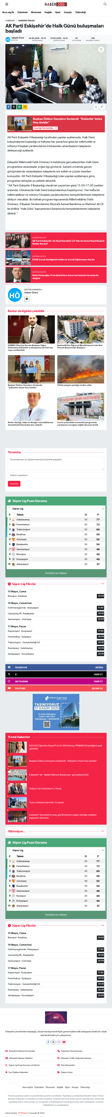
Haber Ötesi (31, 292)
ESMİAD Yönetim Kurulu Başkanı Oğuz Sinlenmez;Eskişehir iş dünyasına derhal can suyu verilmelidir (30, 347)
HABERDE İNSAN (26, 21)
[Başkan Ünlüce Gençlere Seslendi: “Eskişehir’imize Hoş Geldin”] (31, 369)
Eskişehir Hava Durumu (71, 1051)
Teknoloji (80, 12)
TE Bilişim (22, 1113)
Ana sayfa (8, 12)
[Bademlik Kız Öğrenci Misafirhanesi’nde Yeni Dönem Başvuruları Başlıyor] (80, 329)
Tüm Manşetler (68, 1065)
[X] (53, 1042)
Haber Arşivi (66, 1072)
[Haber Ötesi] (15, 295)
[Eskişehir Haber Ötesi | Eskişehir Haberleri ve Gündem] (56, 4)
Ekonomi (36, 12)
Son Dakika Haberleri (18, 1072)
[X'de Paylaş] (13, 107)
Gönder (14, 484)
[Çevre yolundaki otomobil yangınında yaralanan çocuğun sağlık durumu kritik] (80, 406)
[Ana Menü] (6, 4)
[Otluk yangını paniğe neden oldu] (80, 369)
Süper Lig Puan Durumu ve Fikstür (24, 1065)
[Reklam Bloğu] (56, 712)
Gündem (22, 12)
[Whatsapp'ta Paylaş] (19, 107)
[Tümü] (102, 831)
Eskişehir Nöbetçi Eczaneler (22, 1051)
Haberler (10, 21)
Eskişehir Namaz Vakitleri (21, 1058)
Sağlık (48, 12)
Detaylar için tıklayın (56, 573)
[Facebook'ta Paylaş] (9, 107)
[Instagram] (58, 1042)
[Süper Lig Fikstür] (102, 584)
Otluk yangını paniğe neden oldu (74, 385)
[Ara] (105, 4)
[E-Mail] (26, 299)
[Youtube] (64, 1042)
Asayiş (68, 12)
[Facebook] (48, 1042)
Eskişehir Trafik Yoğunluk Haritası (76, 1058)
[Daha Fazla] (25, 107)
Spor (58, 12)
